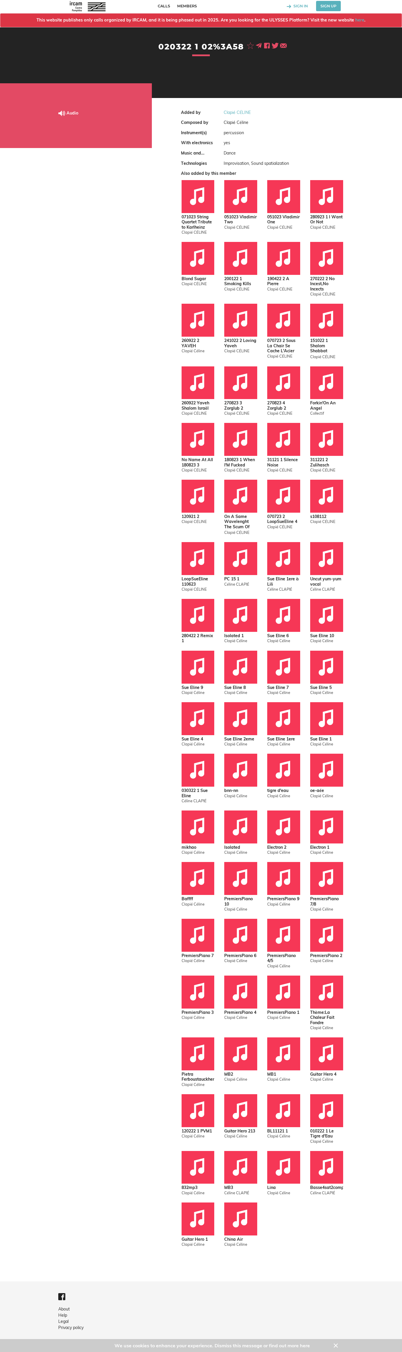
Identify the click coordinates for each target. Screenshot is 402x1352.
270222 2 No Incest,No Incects (322, 284)
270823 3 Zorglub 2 (233, 406)
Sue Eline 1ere (281, 739)
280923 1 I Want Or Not (326, 220)
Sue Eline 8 (235, 687)
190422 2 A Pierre (278, 281)
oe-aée (317, 790)
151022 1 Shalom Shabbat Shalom (319, 346)
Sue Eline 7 (278, 687)
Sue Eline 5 (321, 687)
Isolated (232, 847)
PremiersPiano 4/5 (281, 958)
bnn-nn (231, 790)
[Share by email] (283, 45)
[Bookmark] (251, 45)
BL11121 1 (277, 1131)
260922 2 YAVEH (190, 343)
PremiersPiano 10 (238, 901)
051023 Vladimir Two (240, 220)
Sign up (328, 6)
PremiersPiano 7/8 (324, 901)
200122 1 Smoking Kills (237, 281)
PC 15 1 (231, 579)
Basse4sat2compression (326, 1187)
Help (62, 1315)
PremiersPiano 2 (326, 955)
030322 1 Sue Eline (195, 793)
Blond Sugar (194, 278)
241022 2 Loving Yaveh (240, 343)
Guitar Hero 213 (239, 1131)
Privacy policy (71, 1327)
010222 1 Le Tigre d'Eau (322, 1134)
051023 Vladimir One (283, 220)
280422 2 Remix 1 (197, 638)
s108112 (318, 516)
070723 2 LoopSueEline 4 (282, 519)
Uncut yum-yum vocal (325, 582)
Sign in (300, 6)
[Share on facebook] (267, 45)
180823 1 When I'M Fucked (239, 462)
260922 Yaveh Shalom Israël (195, 406)
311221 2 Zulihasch (319, 462)
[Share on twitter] (276, 45)
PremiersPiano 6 (240, 955)
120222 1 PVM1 (197, 1131)
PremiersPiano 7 (198, 955)
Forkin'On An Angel (322, 406)
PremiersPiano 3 (198, 1012)
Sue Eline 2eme (239, 739)
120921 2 (190, 516)
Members (187, 6)
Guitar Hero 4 (323, 1074)
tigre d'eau (277, 790)
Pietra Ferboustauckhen (198, 1077)
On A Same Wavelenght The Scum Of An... (237, 522)
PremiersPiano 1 (283, 1012)
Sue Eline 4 (192, 739)
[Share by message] (259, 45)
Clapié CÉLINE (237, 112)
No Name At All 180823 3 (197, 462)
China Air (233, 1239)
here (359, 20)
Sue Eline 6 (278, 635)
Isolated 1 (234, 635)
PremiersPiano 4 (240, 1012)
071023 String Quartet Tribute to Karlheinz (197, 222)
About (64, 1309)
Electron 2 (276, 847)
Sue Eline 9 (192, 687)
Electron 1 (319, 847)
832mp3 (189, 1187)
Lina (271, 1187)
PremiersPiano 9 (283, 898)
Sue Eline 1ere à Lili (283, 582)
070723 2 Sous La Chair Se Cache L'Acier (281, 345)
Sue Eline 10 (322, 635)
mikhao (189, 847)
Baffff (187, 898)
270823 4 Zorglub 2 (276, 406)
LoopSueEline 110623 (195, 582)
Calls (164, 6)
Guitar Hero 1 (195, 1239)
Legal (63, 1321)
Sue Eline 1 (321, 739)
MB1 (271, 1074)
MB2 (228, 1074)
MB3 (228, 1187)
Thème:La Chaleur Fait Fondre (322, 1017)
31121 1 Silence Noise (282, 462)
